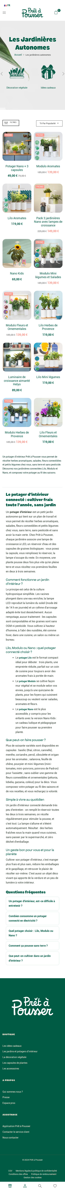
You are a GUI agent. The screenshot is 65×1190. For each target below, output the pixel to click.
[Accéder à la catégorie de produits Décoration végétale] (16, 72)
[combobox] (7, 5)
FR (8, 5)
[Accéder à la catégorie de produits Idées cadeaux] (48, 72)
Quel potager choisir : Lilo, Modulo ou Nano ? (31, 933)
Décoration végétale (16, 87)
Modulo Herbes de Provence (17, 434)
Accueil (18, 54)
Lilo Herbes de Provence (48, 327)
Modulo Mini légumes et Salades (48, 275)
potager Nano (26, 709)
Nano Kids (17, 273)
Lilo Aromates (17, 218)
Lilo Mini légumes (48, 377)
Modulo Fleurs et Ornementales (17, 327)
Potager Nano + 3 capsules (17, 168)
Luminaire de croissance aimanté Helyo (17, 380)
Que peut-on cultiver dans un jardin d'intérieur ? (30, 958)
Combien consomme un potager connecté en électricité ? (28, 918)
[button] (56, 12)
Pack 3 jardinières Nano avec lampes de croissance (48, 221)
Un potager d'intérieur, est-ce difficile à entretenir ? (32, 903)
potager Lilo (25, 657)
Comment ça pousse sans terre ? (28, 945)
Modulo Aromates (48, 166)
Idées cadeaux (48, 87)
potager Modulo (27, 681)
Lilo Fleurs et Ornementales (48, 434)
